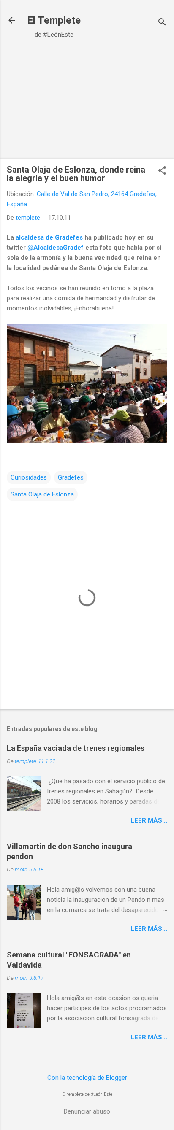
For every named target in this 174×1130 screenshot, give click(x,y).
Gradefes (71, 477)
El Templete (54, 20)
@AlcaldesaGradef (55, 247)
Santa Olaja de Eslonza (42, 494)
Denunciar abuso (87, 1111)
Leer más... (148, 820)
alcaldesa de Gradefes (49, 237)
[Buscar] (162, 23)
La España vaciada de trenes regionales (75, 748)
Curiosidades (29, 477)
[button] (162, 171)
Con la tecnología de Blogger (87, 1077)
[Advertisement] (87, 99)
